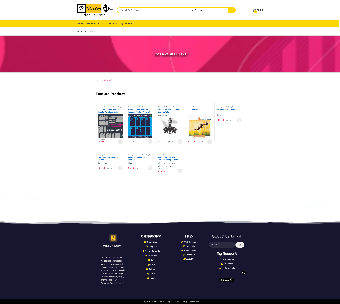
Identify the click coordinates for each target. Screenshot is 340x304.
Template (119, 155)
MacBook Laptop (229, 107)
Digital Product (94, 23)
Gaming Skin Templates (106, 155)
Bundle (106, 107)
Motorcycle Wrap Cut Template (169, 107)
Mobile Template (139, 107)
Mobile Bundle (115, 107)
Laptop (219, 107)
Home (80, 23)
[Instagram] (243, 273)
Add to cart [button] (120, 141)
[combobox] (154, 10)
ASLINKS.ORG (118, 283)
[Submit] (239, 245)
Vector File (192, 107)
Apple (100, 107)
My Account (126, 23)
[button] (163, 206)
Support (111, 23)
